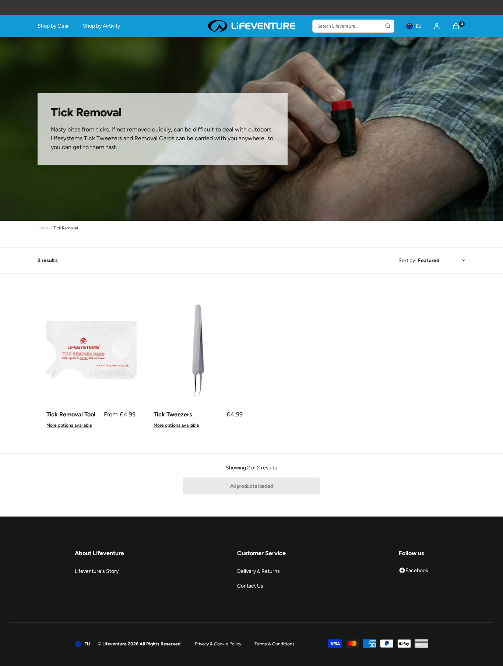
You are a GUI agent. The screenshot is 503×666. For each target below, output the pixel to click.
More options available (69, 425)
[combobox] (353, 26)
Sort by (406, 260)
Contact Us (250, 586)
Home (43, 228)
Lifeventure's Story (97, 571)
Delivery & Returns (258, 571)
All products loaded (251, 486)
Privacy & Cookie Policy (218, 643)
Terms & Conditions (274, 643)
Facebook (416, 570)
